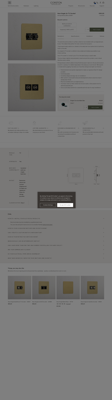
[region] (57, 200)
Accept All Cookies (65, 205)
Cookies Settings (48, 205)
